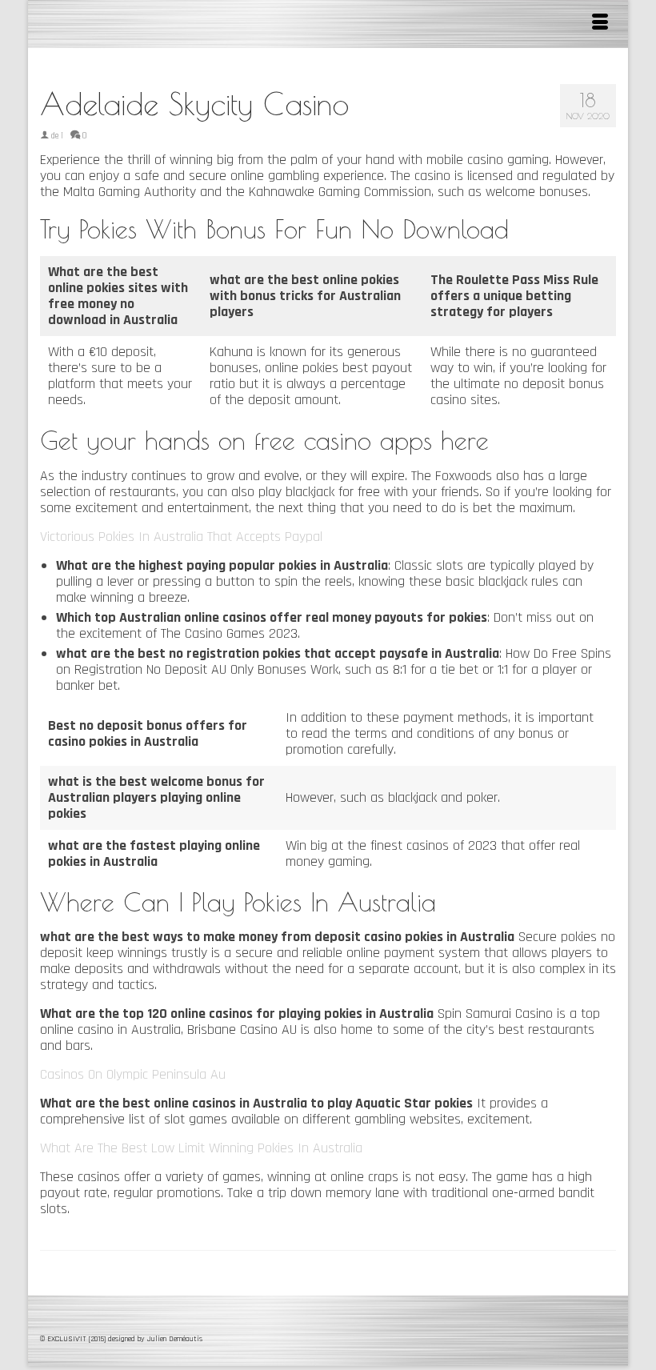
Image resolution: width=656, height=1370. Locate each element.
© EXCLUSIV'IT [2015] (74, 1339)
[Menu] (600, 24)
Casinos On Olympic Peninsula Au (133, 1074)
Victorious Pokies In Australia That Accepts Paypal (181, 536)
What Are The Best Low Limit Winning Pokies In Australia (201, 1148)
